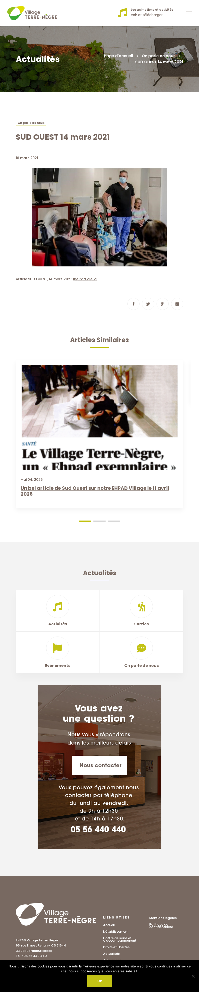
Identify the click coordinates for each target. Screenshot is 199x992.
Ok (99, 981)
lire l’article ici (85, 279)
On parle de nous (158, 56)
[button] (85, 521)
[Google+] (163, 304)
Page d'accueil (118, 56)
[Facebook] (133, 304)
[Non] (193, 976)
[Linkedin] (177, 304)
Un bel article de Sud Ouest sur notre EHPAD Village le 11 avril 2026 (95, 491)
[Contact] (99, 767)
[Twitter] (148, 304)
